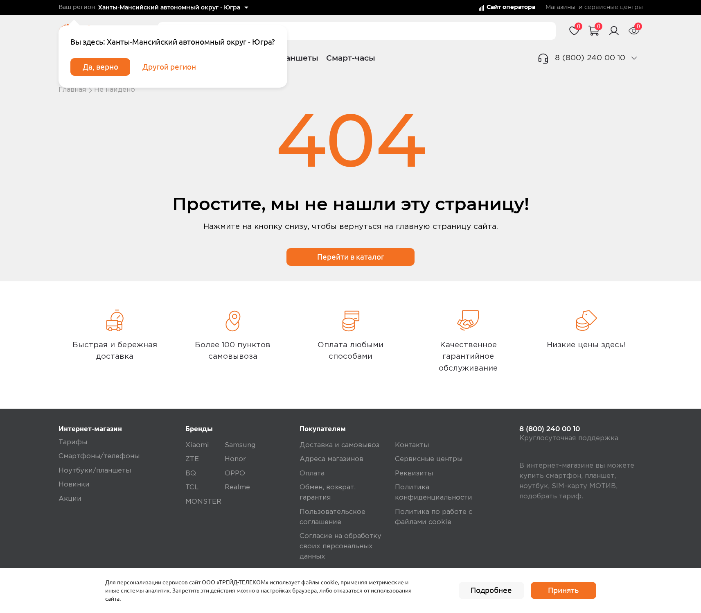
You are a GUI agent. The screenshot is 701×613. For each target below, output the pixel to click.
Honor (235, 459)
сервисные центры (613, 7)
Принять (563, 590)
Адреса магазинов (331, 459)
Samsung (240, 445)
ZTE (192, 459)
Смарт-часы (350, 58)
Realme (237, 487)
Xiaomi (197, 445)
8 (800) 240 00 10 (590, 57)
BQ (190, 473)
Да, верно (100, 66)
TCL (191, 487)
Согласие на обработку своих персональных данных (340, 546)
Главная (72, 90)
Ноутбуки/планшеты (95, 471)
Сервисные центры (428, 459)
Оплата (312, 473)
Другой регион (169, 66)
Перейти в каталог (350, 256)
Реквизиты (414, 473)
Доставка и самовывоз (339, 445)
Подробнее (491, 590)
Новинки (74, 485)
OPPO (235, 473)
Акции (70, 499)
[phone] (634, 58)
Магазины (560, 7)
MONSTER (203, 502)
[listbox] (173, 8)
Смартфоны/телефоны (99, 456)
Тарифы (73, 442)
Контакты (412, 445)
